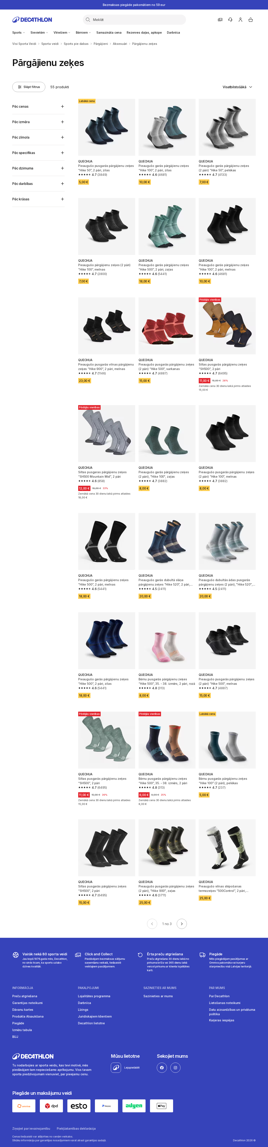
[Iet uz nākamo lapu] (182, 924)
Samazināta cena (109, 32)
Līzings (83, 1009)
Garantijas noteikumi (27, 1003)
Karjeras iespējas (221, 1020)
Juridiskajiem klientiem (95, 1016)
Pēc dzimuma (22, 168)
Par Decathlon (219, 996)
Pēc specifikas (23, 153)
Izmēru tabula (22, 1030)
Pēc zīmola (20, 137)
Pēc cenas (20, 106)
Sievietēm (38, 32)
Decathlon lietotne (91, 1023)
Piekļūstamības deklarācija (76, 1128)
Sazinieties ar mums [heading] (159, 988)
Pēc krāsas (20, 199)
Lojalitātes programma (94, 996)
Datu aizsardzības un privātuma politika (232, 1012)
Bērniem (82, 32)
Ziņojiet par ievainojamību (31, 1128)
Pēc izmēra (20, 122)
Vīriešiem (61, 32)
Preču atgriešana (24, 996)
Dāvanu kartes (22, 1009)
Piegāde (18, 1023)
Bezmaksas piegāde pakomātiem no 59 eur (134, 5)
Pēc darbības (22, 184)
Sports (17, 32)
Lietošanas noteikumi (224, 1003)
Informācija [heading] (22, 988)
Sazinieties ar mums (158, 996)
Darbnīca (173, 32)
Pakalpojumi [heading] (88, 988)
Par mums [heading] (217, 988)
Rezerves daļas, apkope (144, 32)
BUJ (15, 1036)
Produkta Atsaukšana (27, 1016)
